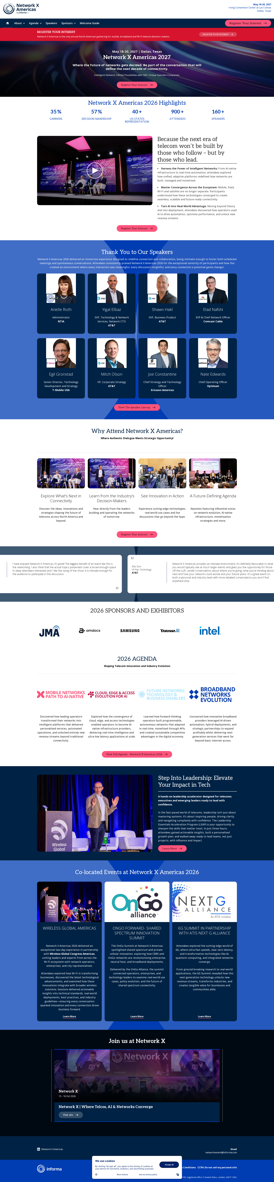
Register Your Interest (245, 23)
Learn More (169, 848)
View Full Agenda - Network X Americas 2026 (134, 754)
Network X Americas (52, 1149)
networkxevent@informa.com (221, 1152)
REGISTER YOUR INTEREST (216, 34)
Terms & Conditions (184, 1167)
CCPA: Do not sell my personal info (217, 1167)
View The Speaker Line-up (134, 407)
